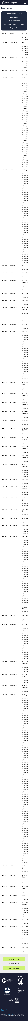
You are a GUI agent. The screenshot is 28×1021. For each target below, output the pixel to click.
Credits (18, 28)
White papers (14, 17)
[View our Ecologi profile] (14, 999)
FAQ (20, 13)
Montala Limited (9, 1014)
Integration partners (14, 21)
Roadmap (10, 28)
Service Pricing (14, 968)
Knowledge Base (11, 13)
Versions (21, 24)
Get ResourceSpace (10, 24)
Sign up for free (14, 959)
